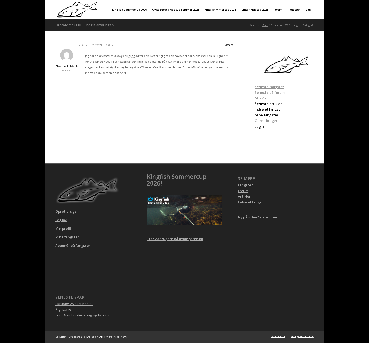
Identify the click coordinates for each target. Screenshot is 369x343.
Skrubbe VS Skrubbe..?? (74, 303)
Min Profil (262, 98)
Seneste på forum (270, 92)
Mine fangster (67, 237)
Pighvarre (63, 309)
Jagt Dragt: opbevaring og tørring (82, 315)
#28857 (229, 45)
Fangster (245, 185)
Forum (243, 191)
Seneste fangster (269, 87)
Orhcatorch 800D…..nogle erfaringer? (84, 25)
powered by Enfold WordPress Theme (106, 336)
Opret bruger (266, 120)
